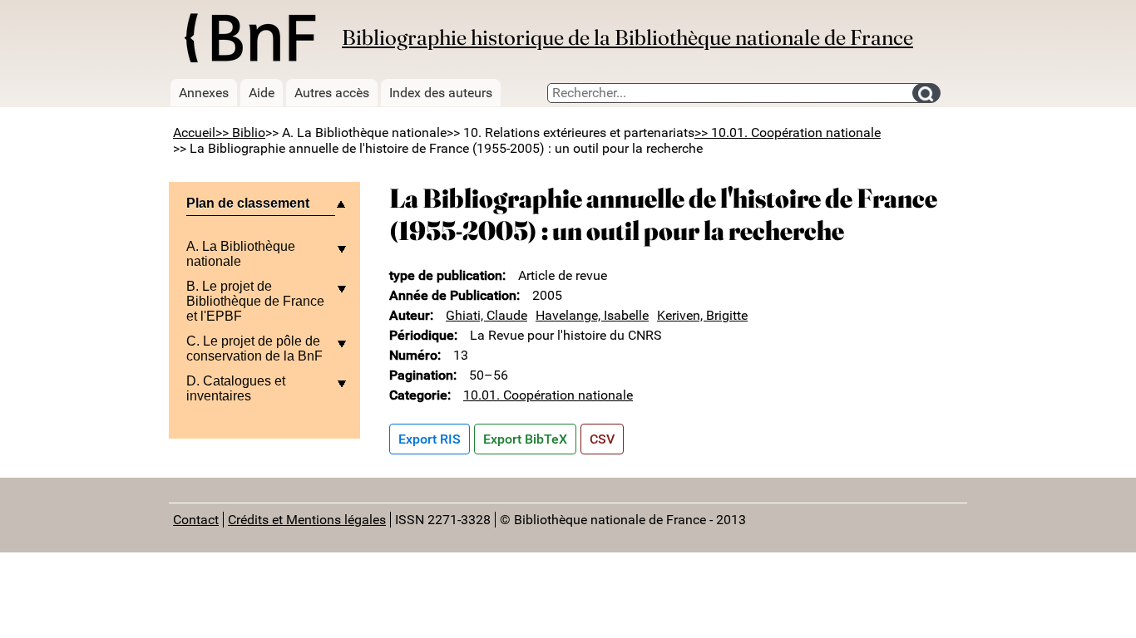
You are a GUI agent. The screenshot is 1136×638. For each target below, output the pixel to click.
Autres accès (331, 92)
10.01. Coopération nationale (548, 395)
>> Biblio (240, 132)
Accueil (194, 132)
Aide (261, 92)
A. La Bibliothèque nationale (240, 253)
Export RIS (429, 439)
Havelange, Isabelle (592, 315)
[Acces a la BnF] (249, 40)
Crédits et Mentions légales (307, 520)
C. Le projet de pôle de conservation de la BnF (254, 348)
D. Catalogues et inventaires (235, 388)
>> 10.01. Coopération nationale (787, 132)
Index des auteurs (440, 92)
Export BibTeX (525, 439)
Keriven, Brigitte (702, 315)
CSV (602, 439)
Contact (196, 520)
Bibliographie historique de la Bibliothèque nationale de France (627, 37)
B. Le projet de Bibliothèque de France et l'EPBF (255, 301)
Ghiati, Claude (486, 315)
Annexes (204, 92)
